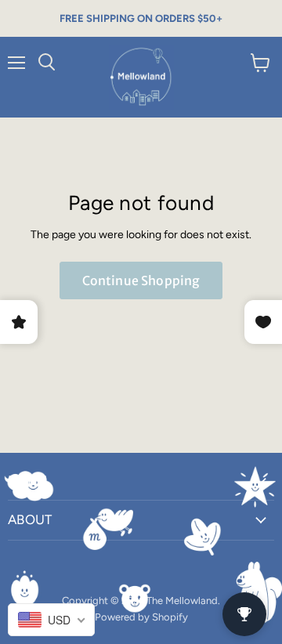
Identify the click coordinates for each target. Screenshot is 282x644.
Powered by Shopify (141, 617)
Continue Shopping (141, 280)
